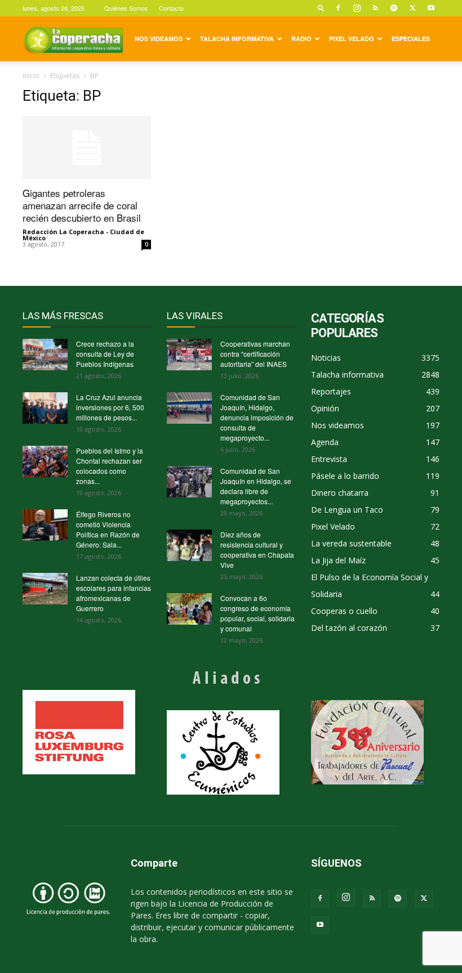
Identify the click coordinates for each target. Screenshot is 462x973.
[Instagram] (356, 8)
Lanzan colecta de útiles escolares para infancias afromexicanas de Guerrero (113, 593)
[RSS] (375, 8)
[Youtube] (431, 8)
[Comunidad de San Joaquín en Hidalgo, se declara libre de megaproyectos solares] (189, 481)
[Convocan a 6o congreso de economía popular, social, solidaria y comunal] (189, 609)
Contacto (171, 7)
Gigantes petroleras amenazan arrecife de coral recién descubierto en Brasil (82, 205)
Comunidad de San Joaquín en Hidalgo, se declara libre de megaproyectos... (255, 486)
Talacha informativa (237, 38)
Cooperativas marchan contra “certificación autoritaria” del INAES (255, 354)
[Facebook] (338, 8)
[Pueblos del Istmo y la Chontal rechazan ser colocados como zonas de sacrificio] (45, 461)
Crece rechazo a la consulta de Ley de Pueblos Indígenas (105, 354)
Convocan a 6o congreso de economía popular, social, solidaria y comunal (257, 613)
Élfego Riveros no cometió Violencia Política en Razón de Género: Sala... (108, 529)
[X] (412, 8)
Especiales (411, 38)
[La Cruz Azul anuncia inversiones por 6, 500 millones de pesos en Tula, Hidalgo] (45, 408)
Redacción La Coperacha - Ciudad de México (83, 234)
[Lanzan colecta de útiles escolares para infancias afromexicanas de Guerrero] (45, 588)
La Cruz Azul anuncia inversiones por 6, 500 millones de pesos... (110, 407)
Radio (301, 38)
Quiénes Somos (126, 7)
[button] (321, 7)
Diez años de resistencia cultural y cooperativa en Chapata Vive (257, 550)
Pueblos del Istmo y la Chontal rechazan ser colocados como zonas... (109, 466)
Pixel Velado (351, 38)
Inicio (31, 75)
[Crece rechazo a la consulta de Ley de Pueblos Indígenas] (45, 354)
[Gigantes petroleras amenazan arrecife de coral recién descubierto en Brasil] (87, 148)
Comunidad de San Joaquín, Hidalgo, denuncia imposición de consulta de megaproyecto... (257, 417)
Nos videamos (159, 38)
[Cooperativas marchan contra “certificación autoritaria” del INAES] (189, 354)
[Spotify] (393, 8)
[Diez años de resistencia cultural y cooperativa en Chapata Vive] (189, 545)
